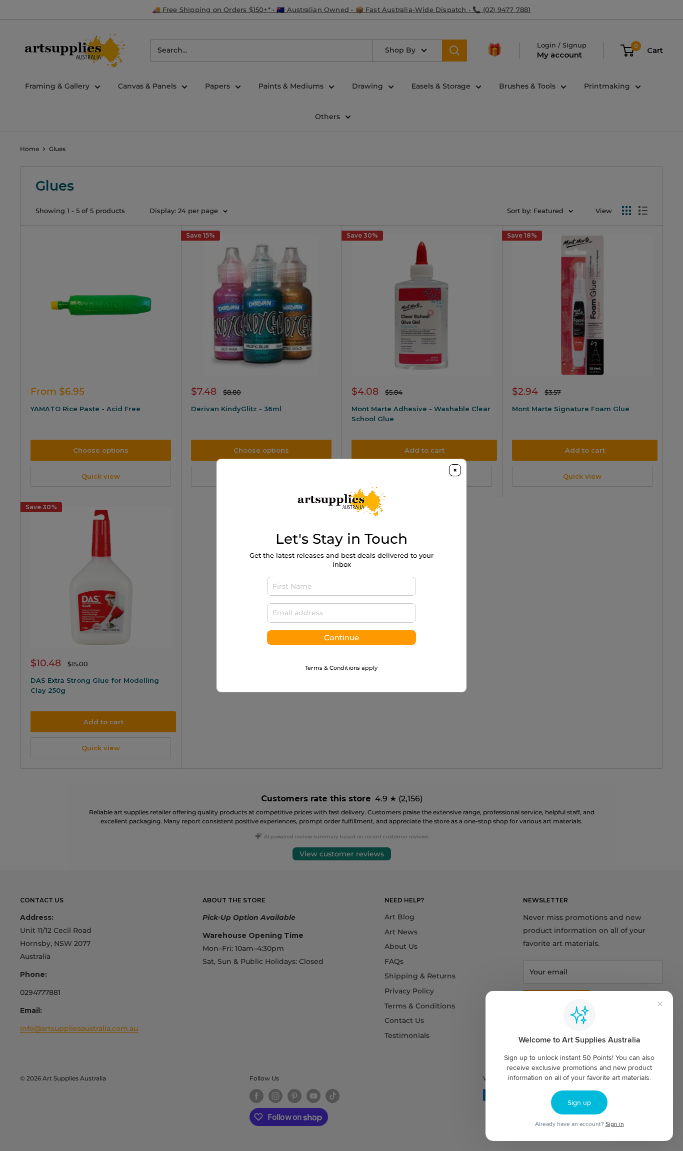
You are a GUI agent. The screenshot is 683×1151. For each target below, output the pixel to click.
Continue (341, 637)
